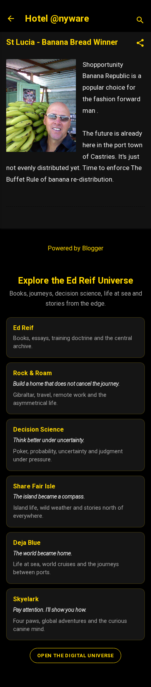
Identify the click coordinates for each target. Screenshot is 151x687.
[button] (140, 43)
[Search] (140, 21)
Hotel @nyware (57, 18)
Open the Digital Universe (75, 655)
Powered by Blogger (75, 248)
